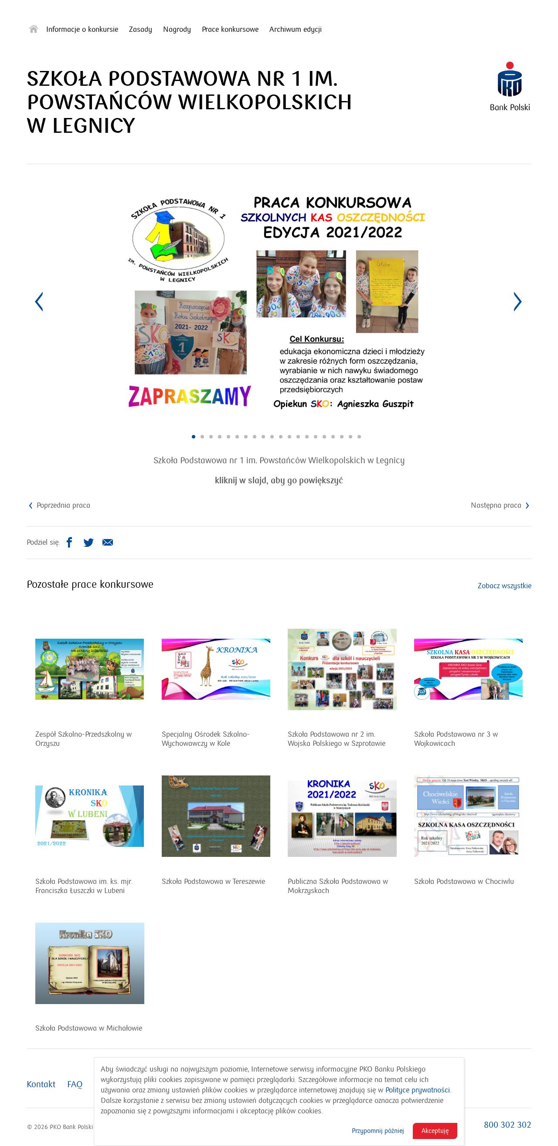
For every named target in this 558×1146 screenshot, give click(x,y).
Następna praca (497, 505)
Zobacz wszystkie (504, 586)
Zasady (140, 29)
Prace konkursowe (230, 29)
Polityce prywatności (417, 1090)
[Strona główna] (34, 30)
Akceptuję (435, 1131)
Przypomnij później (378, 1131)
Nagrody (177, 29)
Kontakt (41, 1084)
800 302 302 (507, 1125)
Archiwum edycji (295, 29)
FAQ (75, 1084)
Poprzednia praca (62, 505)
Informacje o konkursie (82, 29)
